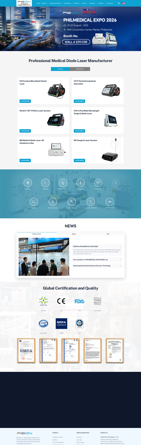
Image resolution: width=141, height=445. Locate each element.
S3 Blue (54, 440)
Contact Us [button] (110, 3)
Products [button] (43, 3)
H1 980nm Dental (57, 437)
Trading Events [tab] (36, 234)
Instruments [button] (67, 3)
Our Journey (119, 414)
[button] (70, 49)
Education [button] (92, 3)
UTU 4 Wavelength (58, 442)
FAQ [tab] (108, 234)
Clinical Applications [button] (55, 3)
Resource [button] (76, 3)
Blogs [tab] (74, 234)
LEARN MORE (25, 101)
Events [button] (84, 3)
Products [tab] (60, 69)
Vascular (79, 440)
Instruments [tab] (79, 69)
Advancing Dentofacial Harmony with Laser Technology (91, 266)
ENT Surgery (80, 442)
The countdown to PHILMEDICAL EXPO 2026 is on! (90, 260)
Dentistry (79, 437)
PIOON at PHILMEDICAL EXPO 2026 (85, 246)
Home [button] (38, 3)
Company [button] (100, 3)
